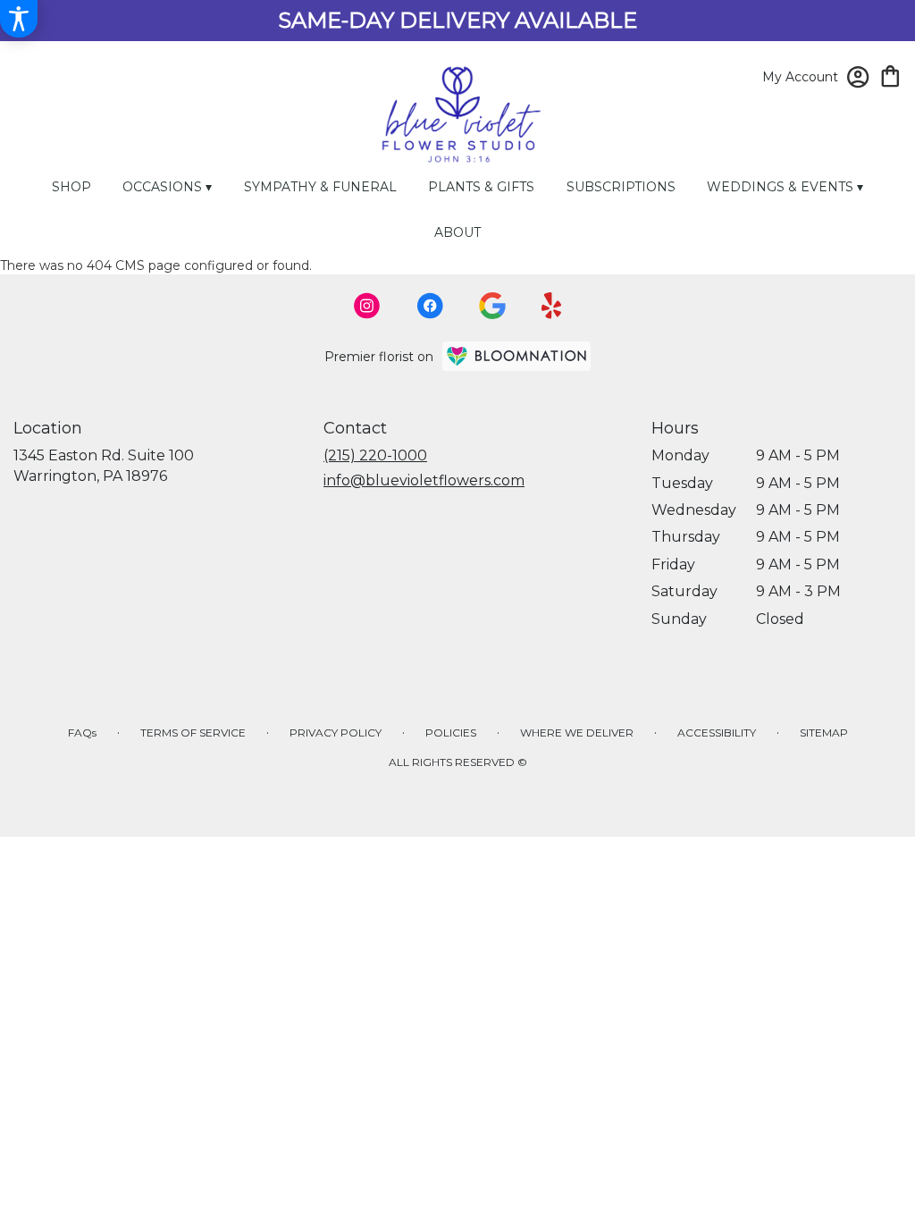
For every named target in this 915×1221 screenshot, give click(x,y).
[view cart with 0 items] (890, 74)
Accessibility (716, 732)
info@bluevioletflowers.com (424, 480)
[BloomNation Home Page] (516, 356)
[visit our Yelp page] (552, 305)
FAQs (82, 732)
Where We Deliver (577, 732)
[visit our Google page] (492, 305)
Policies (450, 732)
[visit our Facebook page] (430, 305)
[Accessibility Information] (19, 19)
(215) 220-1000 (375, 455)
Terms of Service (193, 732)
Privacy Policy (336, 732)
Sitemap (824, 732)
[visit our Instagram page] (367, 305)
